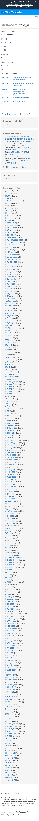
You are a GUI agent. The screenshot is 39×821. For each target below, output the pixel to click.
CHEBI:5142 (30, 139)
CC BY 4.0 (22, 167)
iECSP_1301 (10, 288)
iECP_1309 (9, 274)
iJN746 (8, 210)
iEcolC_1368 (10, 271)
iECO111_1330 (11, 264)
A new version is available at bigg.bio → (19, 7)
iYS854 (8, 379)
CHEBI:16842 (25, 136)
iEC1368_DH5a (11, 391)
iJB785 (8, 369)
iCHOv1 (8, 364)
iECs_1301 (9, 279)
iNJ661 (8, 213)
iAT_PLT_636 (10, 359)
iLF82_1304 (10, 303)
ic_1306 (8, 220)
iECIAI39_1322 (11, 257)
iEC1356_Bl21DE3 (12, 381)
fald (6, 124)
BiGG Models (11, 12)
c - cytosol (5, 65)
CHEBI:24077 (9, 139)
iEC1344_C (10, 393)
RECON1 (9, 357)
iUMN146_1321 (11, 325)
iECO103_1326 (11, 262)
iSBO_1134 (10, 313)
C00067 (20, 143)
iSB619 (8, 198)
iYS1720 (8, 401)
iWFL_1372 (10, 332)
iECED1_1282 (11, 247)
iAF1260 (8, 193)
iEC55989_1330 (11, 225)
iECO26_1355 (11, 266)
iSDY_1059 (9, 315)
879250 (14, 150)
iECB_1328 (9, 230)
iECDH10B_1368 (12, 242)
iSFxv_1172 (10, 320)
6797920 (8, 150)
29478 (28, 147)
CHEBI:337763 (20, 139)
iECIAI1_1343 (10, 254)
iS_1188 (8, 308)
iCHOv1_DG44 (11, 376)
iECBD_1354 (10, 232)
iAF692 (8, 347)
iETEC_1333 (10, 298)
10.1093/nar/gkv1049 (21, 806)
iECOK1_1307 (11, 269)
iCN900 (8, 396)
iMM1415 (9, 345)
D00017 (16, 156)
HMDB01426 (30, 141)
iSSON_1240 (10, 323)
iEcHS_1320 (10, 252)
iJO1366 (8, 191)
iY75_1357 (9, 352)
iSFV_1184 (9, 318)
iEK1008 (8, 374)
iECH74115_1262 (12, 249)
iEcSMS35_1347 (12, 286)
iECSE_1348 (10, 281)
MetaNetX (15, 167)
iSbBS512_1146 (11, 310)
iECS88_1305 (10, 276)
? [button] (29, 114)
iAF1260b (9, 362)
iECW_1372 (10, 293)
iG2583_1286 (10, 301)
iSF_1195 (9, 208)
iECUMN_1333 (11, 291)
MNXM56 (27, 158)
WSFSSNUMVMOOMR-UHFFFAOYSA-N (17, 162)
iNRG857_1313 (11, 305)
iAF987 (8, 342)
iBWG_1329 (10, 215)
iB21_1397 (9, 218)
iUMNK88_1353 (11, 328)
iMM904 (8, 196)
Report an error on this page (15, 114)
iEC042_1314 (10, 222)
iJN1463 (8, 398)
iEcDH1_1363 (10, 237)
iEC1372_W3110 (12, 389)
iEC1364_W (10, 386)
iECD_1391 (10, 235)
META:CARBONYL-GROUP (20, 152)
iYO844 (8, 354)
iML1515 (8, 367)
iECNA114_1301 (12, 259)
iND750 (8, 203)
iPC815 (8, 205)
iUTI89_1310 (10, 330)
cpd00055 (21, 145)
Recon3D (9, 371)
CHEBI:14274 (15, 136)
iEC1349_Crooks (12, 384)
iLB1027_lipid (10, 753)
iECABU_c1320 (11, 227)
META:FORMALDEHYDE (13, 154)
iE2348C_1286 (7, 42)
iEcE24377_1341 (12, 244)
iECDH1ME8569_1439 (14, 240)
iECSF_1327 (10, 284)
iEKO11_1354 (10, 296)
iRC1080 (8, 350)
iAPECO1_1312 (11, 200)
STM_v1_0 (9, 340)
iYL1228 (8, 337)
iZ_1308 (8, 335)
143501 (22, 147)
